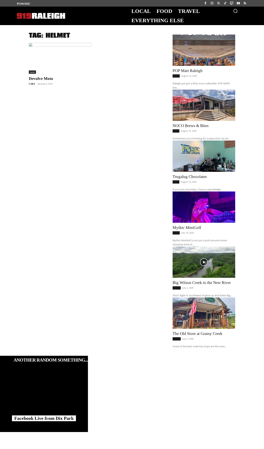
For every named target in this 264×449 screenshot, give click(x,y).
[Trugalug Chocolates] (204, 156)
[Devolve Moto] (60, 58)
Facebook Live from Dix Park (44, 418)
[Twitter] (218, 3)
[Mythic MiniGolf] (204, 207)
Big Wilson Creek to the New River (202, 282)
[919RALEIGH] (41, 16)
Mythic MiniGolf (187, 227)
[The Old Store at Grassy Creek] (204, 313)
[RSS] (245, 3)
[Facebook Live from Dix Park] (44, 394)
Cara (32, 84)
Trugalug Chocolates (190, 176)
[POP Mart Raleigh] (204, 50)
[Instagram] (212, 3)
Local (32, 72)
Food (176, 131)
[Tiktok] (225, 3)
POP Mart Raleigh (188, 70)
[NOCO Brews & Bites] (204, 105)
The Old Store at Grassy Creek (197, 333)
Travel (177, 287)
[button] (235, 10)
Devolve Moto (41, 78)
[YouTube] (238, 3)
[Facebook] (205, 3)
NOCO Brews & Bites (191, 125)
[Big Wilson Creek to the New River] (204, 262)
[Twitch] (231, 3)
